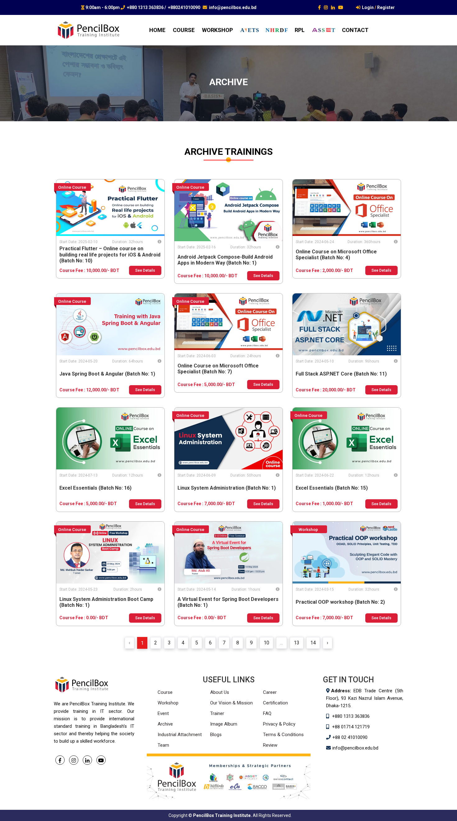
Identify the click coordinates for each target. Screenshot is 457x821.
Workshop (168, 703)
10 (266, 643)
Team (163, 745)
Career (270, 692)
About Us (219, 692)
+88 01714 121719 (351, 727)
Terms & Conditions (283, 734)
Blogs (216, 734)
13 (296, 643)
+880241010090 (184, 7)
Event (163, 713)
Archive (165, 724)
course (184, 30)
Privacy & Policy (279, 724)
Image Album (223, 724)
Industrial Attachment (180, 734)
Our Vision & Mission (231, 703)
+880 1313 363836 (145, 7)
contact (355, 30)
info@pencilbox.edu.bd (232, 7)
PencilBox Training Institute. (222, 815)
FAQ (267, 713)
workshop (217, 30)
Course (165, 692)
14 (313, 643)
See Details (145, 270)
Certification (275, 703)
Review (270, 745)
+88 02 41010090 (349, 737)
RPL (300, 30)
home (157, 30)
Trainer (217, 713)
